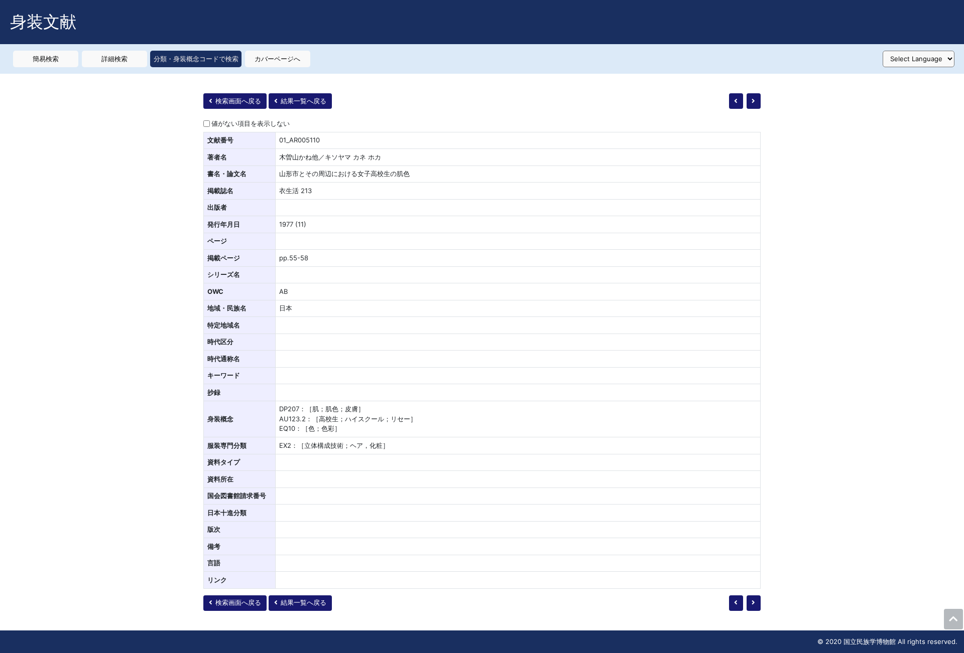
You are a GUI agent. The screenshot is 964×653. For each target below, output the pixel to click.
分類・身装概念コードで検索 (196, 59)
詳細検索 (114, 59)
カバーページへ (277, 59)
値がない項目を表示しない (250, 123)
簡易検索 (46, 59)
